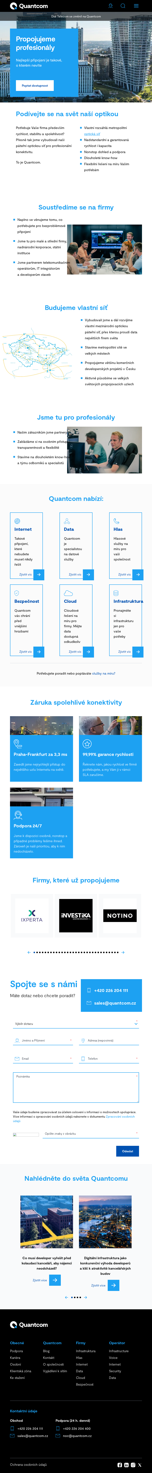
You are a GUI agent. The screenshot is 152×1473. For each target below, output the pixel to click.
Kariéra (15, 1358)
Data (79, 1371)
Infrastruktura (85, 1351)
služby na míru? (103, 673)
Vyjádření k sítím (55, 1371)
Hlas (79, 1358)
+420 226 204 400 (77, 1428)
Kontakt (48, 1358)
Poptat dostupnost (35, 85)
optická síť (92, 134)
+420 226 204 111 (111, 990)
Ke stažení (17, 1378)
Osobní (15, 1364)
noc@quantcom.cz (77, 1436)
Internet (82, 1364)
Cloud (80, 1378)
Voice (113, 1358)
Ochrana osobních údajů (28, 1464)
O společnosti (53, 1364)
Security (115, 1371)
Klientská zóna (20, 1371)
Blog (46, 1351)
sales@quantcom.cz (115, 1003)
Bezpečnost (84, 1384)
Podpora (16, 1351)
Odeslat (127, 1151)
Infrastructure (119, 1351)
